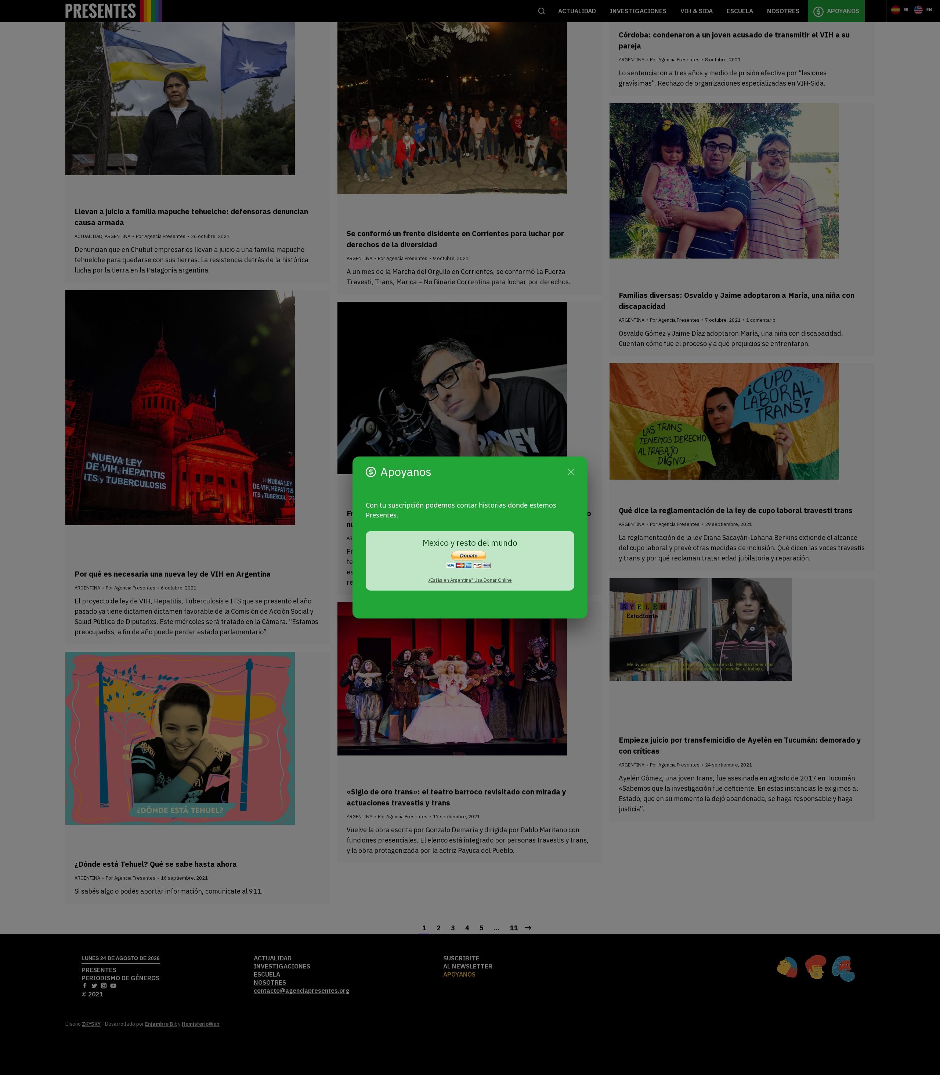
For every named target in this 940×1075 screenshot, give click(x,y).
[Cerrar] (571, 472)
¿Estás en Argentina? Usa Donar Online (470, 580)
